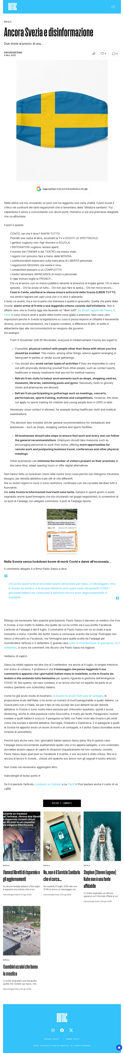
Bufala (6, 865)
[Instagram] (53, 1030)
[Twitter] (71, 1030)
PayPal (72, 784)
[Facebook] (62, 1030)
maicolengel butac (13, 52)
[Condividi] (94, 53)
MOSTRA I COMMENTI (62, 803)
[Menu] (113, 6)
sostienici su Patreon (48, 784)
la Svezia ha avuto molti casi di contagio (78, 695)
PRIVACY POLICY (52, 1039)
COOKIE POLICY (73, 1039)
